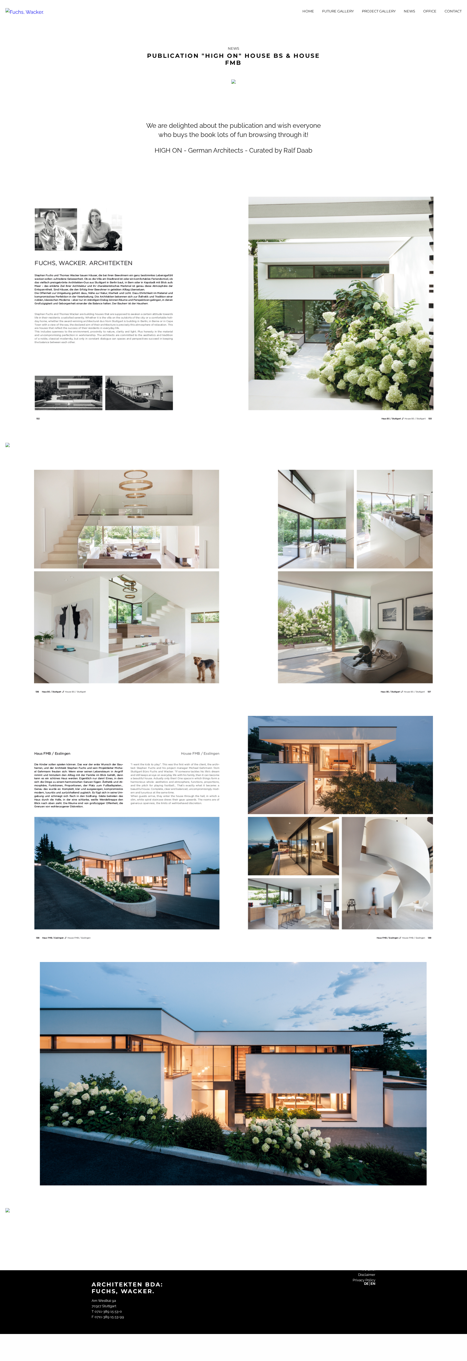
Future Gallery (338, 11)
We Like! (368, 1269)
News (409, 11)
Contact (453, 11)
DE (366, 1284)
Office (429, 11)
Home (308, 11)
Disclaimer (366, 1275)
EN (373, 1284)
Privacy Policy (364, 1280)
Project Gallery (379, 11)
